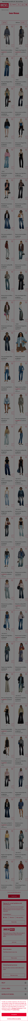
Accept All (14, 1014)
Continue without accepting (14, 1018)
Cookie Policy (16, 1009)
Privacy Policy (7, 1009)
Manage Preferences (17, 1008)
